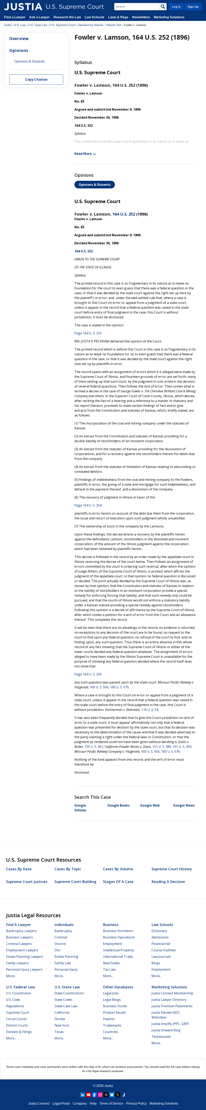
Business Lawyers (19, 937)
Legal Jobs (111, 993)
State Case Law (66, 1006)
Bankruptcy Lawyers (21, 931)
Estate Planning (66, 956)
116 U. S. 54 (149, 709)
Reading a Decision (168, 881)
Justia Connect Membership (172, 993)
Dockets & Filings (19, 1032)
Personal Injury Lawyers (24, 969)
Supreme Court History (171, 868)
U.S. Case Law (37, 25)
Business (110, 924)
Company (80, 1103)
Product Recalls (114, 1012)
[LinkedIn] (82, 1094)
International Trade (118, 956)
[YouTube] (88, 1094)
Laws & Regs (118, 17)
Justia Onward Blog (165, 1030)
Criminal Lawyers (19, 943)
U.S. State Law (67, 987)
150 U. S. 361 (93, 746)
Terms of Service (111, 1103)
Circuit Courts (16, 1019)
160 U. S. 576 (170, 751)
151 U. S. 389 (161, 746)
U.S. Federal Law (20, 987)
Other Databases (118, 987)
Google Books (118, 805)
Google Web (150, 805)
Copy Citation (36, 79)
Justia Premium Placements (172, 1006)
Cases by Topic (68, 868)
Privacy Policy (136, 1103)
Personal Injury (66, 969)
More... (11, 976)
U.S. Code (13, 999)
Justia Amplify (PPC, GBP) (170, 1024)
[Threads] (106, 1094)
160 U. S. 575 (119, 687)
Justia (7, 25)
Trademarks (112, 1025)
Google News (184, 805)
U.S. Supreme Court (62, 25)
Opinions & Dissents (95, 184)
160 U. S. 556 (99, 687)
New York (62, 1025)
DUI (57, 950)
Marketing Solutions (169, 17)
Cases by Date (19, 868)
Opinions (18, 50)
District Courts (17, 1025)
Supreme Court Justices (26, 881)
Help (93, 1103)
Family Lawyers (17, 963)
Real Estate (111, 963)
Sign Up (193, 6)
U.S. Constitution (18, 993)
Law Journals (161, 956)
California (62, 1012)
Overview (19, 38)
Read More (83, 153)
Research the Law (67, 17)
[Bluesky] (111, 1094)
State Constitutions (69, 993)
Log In (176, 6)
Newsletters (141, 17)
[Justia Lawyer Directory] (123, 1094)
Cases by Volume (118, 868)
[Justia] (23, 6)
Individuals (64, 924)
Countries (110, 1032)
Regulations (15, 1006)
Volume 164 (113, 25)
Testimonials (161, 1036)
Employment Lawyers (22, 950)
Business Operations (119, 937)
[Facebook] (94, 1094)
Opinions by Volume (90, 25)
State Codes (63, 999)
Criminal (61, 937)
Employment (112, 943)
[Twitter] (117, 1094)
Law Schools (94, 17)
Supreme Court (17, 1012)
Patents (109, 1019)
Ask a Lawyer (39, 17)
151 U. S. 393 (182, 746)
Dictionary (159, 931)
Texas (59, 1032)
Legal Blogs (112, 999)
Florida (60, 1019)
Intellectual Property (118, 950)
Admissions (160, 937)
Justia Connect (38, 1103)
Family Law (63, 963)
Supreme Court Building (75, 881)
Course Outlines (163, 950)
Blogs (155, 963)
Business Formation (118, 931)
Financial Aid (160, 943)
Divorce (60, 943)
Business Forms (115, 1006)
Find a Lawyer (14, 17)
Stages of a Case (118, 881)
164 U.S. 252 (123, 214)
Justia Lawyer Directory (168, 999)
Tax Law (109, 969)
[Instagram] (100, 1094)
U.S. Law (20, 25)
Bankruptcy (63, 931)
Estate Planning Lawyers (24, 956)
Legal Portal (61, 1103)
